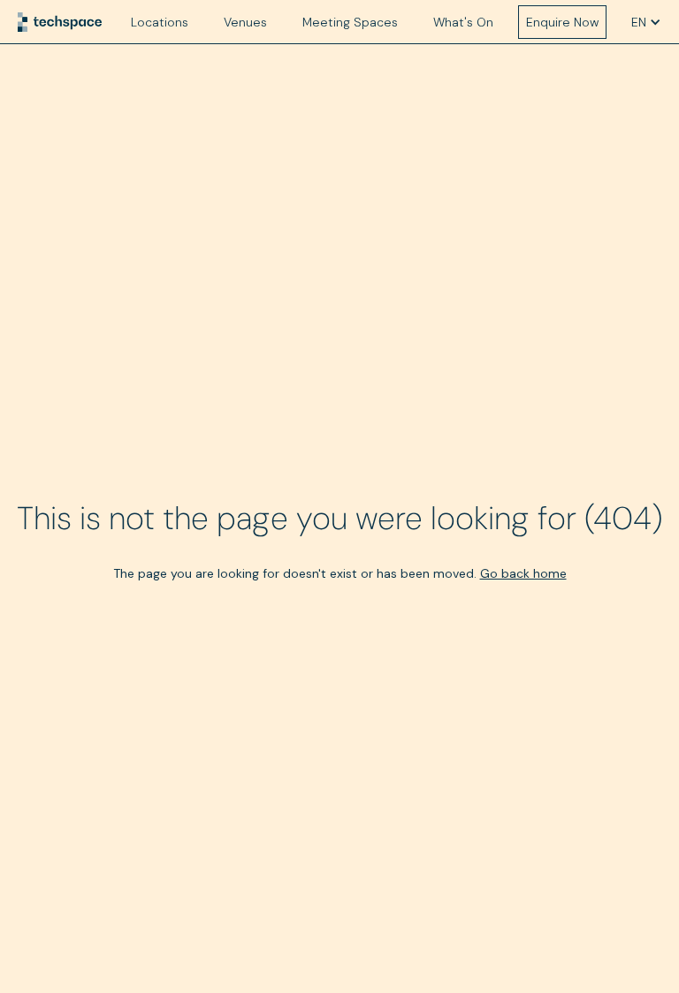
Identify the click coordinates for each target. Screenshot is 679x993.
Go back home (523, 573)
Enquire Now (562, 22)
